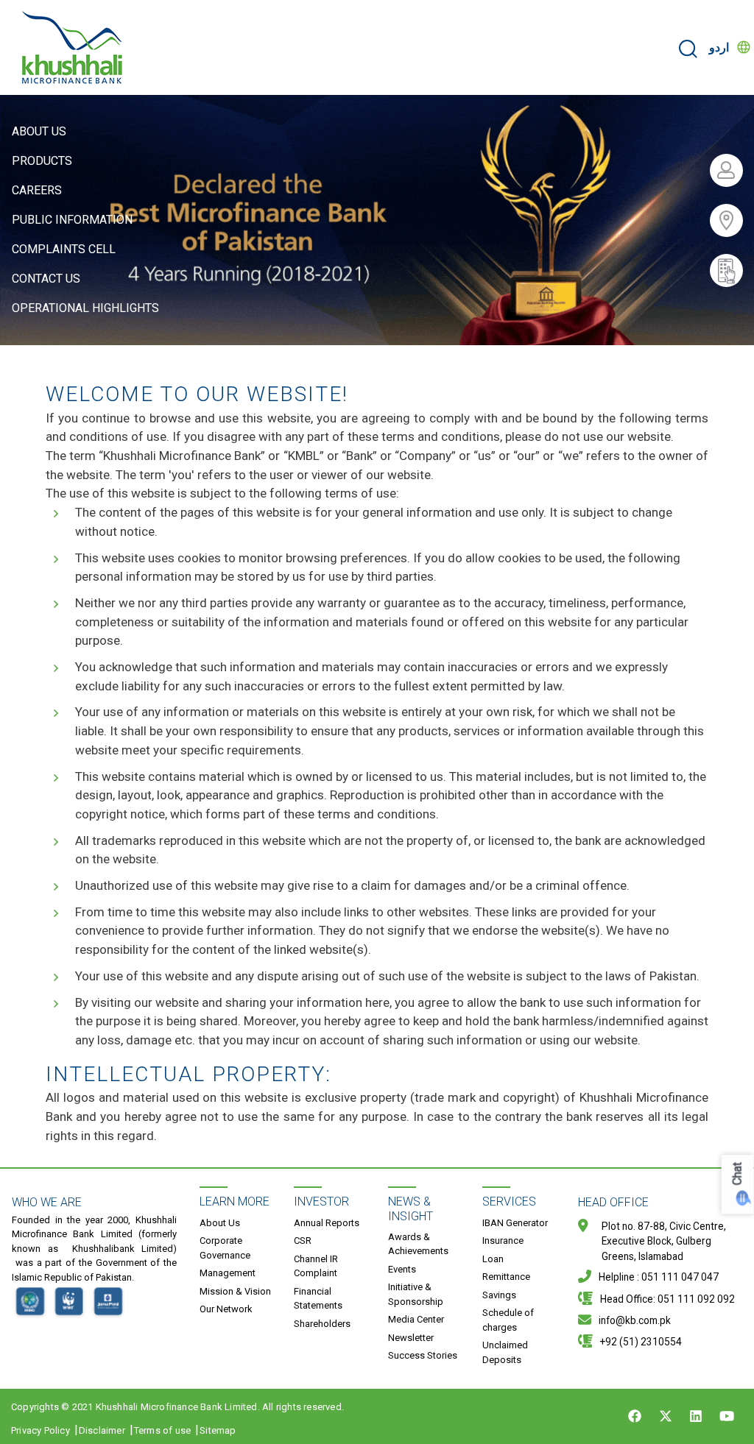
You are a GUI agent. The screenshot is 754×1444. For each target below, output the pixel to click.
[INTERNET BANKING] (732, 170)
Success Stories (422, 1355)
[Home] (72, 47)
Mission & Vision (235, 1291)
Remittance (506, 1276)
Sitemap (218, 1430)
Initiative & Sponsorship (415, 1294)
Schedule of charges (508, 1320)
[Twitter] (665, 1416)
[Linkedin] (696, 1416)
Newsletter (411, 1337)
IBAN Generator (515, 1222)
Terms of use (162, 1430)
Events (402, 1269)
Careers (37, 190)
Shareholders (322, 1323)
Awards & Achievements (418, 1244)
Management (228, 1272)
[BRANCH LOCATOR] (732, 220)
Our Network (226, 1308)
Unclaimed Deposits (505, 1352)
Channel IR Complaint (316, 1266)
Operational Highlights (85, 308)
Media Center (416, 1319)
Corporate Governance (225, 1248)
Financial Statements (318, 1299)
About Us (39, 131)
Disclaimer (102, 1430)
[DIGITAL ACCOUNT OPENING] (732, 270)
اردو (719, 47)
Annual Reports (326, 1222)
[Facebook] (634, 1416)
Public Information (72, 220)
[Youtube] (727, 1416)
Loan (493, 1258)
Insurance (503, 1240)
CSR (302, 1240)
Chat (737, 1174)
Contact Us (46, 279)
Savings (499, 1294)
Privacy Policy (40, 1430)
